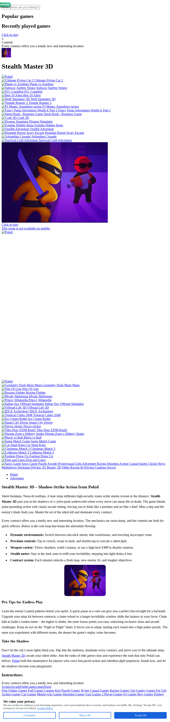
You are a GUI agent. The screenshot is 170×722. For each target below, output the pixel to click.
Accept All (140, 715)
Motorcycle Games (49, 694)
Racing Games (119, 690)
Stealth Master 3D (13, 655)
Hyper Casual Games (95, 690)
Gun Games (93, 694)
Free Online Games (14, 690)
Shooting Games (73, 694)
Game (31, 687)
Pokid (14, 474)
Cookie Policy (45, 708)
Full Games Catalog (41, 690)
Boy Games (145, 694)
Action (6, 687)
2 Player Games (112, 694)
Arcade (15, 687)
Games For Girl (156, 690)
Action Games (11, 694)
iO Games (130, 694)
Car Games (28, 694)
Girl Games (137, 690)
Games (39, 687)
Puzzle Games (70, 690)
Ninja (47, 687)
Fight (23, 687)
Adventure (17, 478)
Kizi (58, 690)
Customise (29, 715)
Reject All (85, 715)
